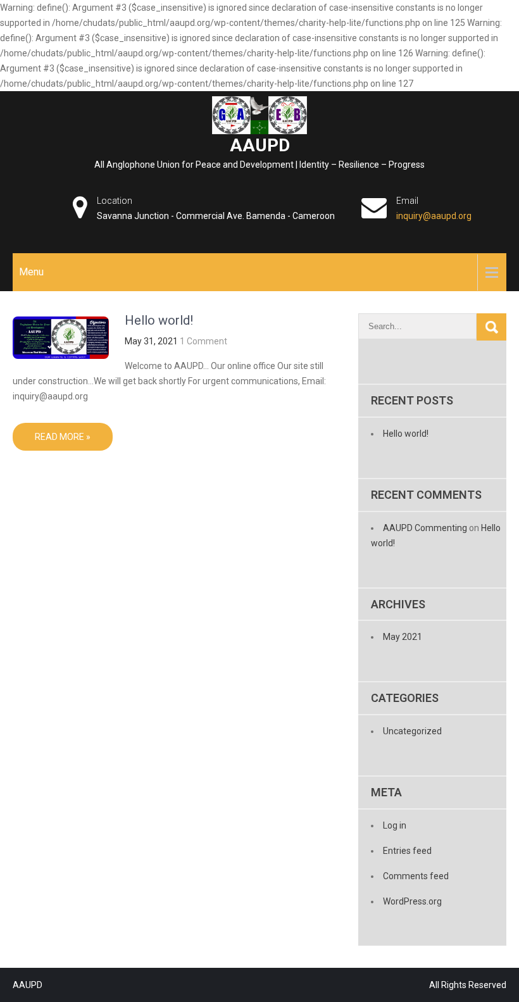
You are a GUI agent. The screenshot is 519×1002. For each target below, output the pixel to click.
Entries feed (407, 851)
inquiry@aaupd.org (434, 216)
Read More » (63, 437)
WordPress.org (412, 901)
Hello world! (159, 320)
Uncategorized (412, 731)
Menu (31, 272)
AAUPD (260, 145)
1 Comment (203, 341)
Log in (394, 825)
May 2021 (402, 637)
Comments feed (416, 876)
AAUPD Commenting (425, 528)
